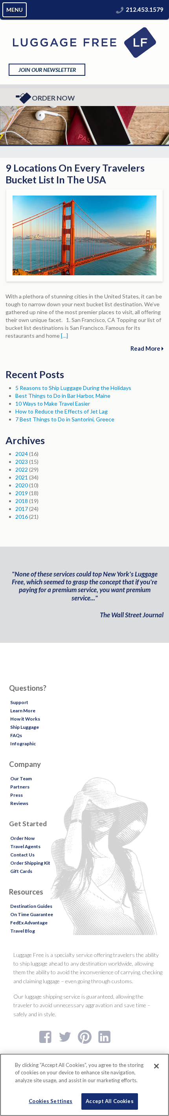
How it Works (25, 719)
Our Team (21, 778)
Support (19, 702)
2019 (21, 493)
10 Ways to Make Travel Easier (52, 403)
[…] (64, 335)
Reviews (19, 803)
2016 (21, 516)
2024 (21, 453)
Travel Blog (22, 931)
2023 (21, 461)
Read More (146, 348)
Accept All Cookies (109, 1101)
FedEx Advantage (29, 923)
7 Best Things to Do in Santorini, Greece (64, 419)
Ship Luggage (24, 727)
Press (16, 795)
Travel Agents (25, 846)
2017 (21, 508)
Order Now (53, 98)
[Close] (156, 1066)
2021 (21, 477)
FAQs (16, 735)
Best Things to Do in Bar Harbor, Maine (62, 395)
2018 (21, 501)
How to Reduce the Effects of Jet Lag (61, 411)
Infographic (23, 743)
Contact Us (22, 855)
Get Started (28, 824)
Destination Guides (31, 906)
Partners (19, 787)
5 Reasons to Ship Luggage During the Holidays (73, 387)
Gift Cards (21, 871)
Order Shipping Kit (30, 863)
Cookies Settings (50, 1101)
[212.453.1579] (120, 9)
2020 (21, 485)
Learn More (22, 711)
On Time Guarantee (31, 914)
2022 (21, 469)
